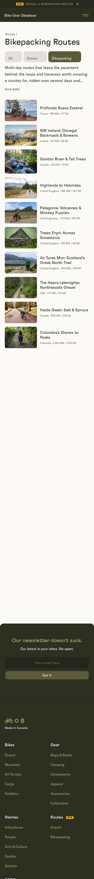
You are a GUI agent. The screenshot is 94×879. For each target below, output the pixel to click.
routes (10, 34)
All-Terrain (13, 774)
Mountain (12, 764)
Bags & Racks (61, 755)
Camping (57, 764)
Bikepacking (60, 837)
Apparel (56, 784)
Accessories (60, 793)
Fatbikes (12, 793)
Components (60, 774)
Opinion (11, 866)
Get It (47, 675)
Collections (59, 803)
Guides (10, 856)
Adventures (14, 827)
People (10, 837)
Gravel (10, 755)
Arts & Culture (16, 846)
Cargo (9, 784)
